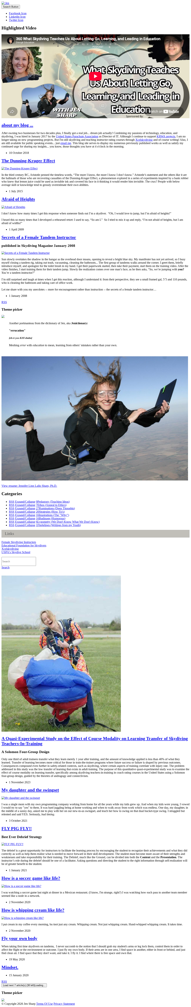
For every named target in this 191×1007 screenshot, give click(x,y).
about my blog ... (17, 125)
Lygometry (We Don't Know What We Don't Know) (68, 521)
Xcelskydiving (144, 139)
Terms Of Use (44, 1003)
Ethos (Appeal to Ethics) (51, 505)
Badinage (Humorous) (50, 518)
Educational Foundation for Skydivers (23, 545)
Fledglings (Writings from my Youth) (58, 525)
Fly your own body (19, 938)
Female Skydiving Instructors (18, 542)
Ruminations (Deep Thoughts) (55, 508)
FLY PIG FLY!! (16, 828)
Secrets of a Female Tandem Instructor (38, 237)
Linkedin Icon (17, 16)
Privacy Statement (64, 1003)
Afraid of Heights (18, 199)
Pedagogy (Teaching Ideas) (53, 501)
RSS (4, 302)
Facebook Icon (17, 13)
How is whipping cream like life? (32, 910)
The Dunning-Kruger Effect (28, 160)
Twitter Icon (16, 20)
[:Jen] (5, 3)
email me (65, 143)
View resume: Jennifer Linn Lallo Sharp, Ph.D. (29, 485)
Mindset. (9, 967)
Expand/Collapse (25, 501)
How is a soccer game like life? (30, 878)
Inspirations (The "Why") (52, 515)
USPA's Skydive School (15, 552)
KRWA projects (166, 136)
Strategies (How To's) (50, 511)
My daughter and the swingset (30, 790)
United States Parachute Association (77, 136)
